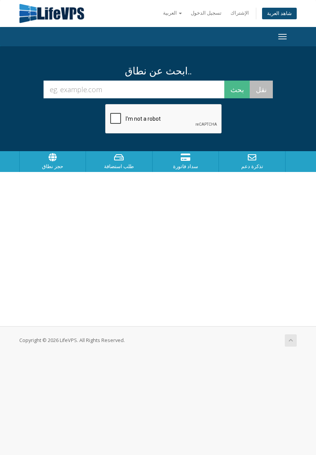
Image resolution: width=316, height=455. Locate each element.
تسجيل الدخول (206, 13)
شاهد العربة (279, 13)
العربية (170, 13)
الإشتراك (239, 13)
